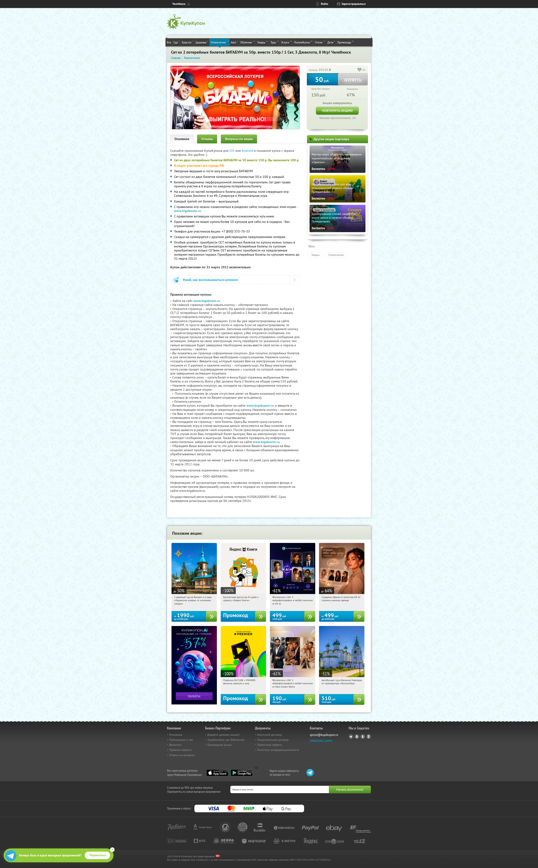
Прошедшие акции (219, 745)
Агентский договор (269, 735)
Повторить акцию (337, 110)
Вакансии (175, 745)
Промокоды (345, 42)
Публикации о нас (181, 740)
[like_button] (359, 70)
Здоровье (201, 42)
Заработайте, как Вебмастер (225, 740)
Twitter (362, 736)
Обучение (247, 42)
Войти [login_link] (324, 4)
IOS (232, 150)
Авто (234, 42)
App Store (217, 772)
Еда (176, 42)
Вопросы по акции (239, 139)
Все (169, 42)
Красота (187, 42)
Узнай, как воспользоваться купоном (210, 280)
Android (248, 150)
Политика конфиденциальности (278, 750)
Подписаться (97, 855)
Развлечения (219, 42)
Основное (181, 139)
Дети (331, 42)
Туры (274, 42)
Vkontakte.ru (357, 736)
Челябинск (178, 4)
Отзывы (207, 139)
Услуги (286, 42)
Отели (320, 42)
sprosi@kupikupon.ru (324, 735)
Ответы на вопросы (182, 755)
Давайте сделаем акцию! (223, 735)
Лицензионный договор (273, 740)
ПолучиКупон (303, 42)
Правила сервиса (180, 750)
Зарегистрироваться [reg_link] (354, 4)
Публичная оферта (269, 745)
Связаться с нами (321, 740)
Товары (262, 42)
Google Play (242, 772)
